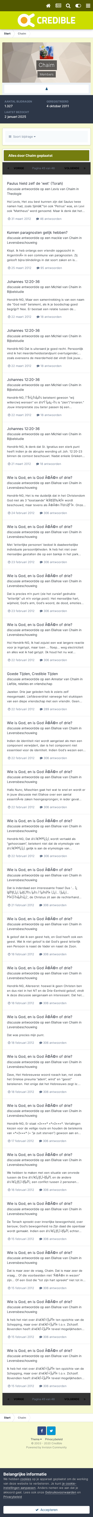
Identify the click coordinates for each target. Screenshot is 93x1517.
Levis (55, 189)
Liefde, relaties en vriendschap (29, 684)
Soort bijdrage (22, 136)
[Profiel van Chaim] (46, 88)
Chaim (70, 189)
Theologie (14, 194)
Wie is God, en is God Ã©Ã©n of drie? (39, 477)
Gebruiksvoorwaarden (60, 1492)
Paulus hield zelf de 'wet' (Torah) (35, 183)
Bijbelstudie (15, 291)
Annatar (57, 679)
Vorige (19, 168)
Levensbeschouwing (22, 242)
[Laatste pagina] (84, 168)
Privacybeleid (54, 1439)
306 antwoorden (55, 513)
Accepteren (48, 1510)
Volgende (71, 168)
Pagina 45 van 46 (44, 168)
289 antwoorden (55, 709)
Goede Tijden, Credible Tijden (32, 673)
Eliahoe (56, 483)
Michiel (56, 287)
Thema (35, 1439)
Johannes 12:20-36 (23, 281)
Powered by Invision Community (46, 1447)
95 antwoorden (51, 268)
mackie (56, 238)
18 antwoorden (51, 316)
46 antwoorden (50, 219)
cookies (25, 1479)
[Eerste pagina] (8, 168)
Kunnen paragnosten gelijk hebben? (37, 232)
